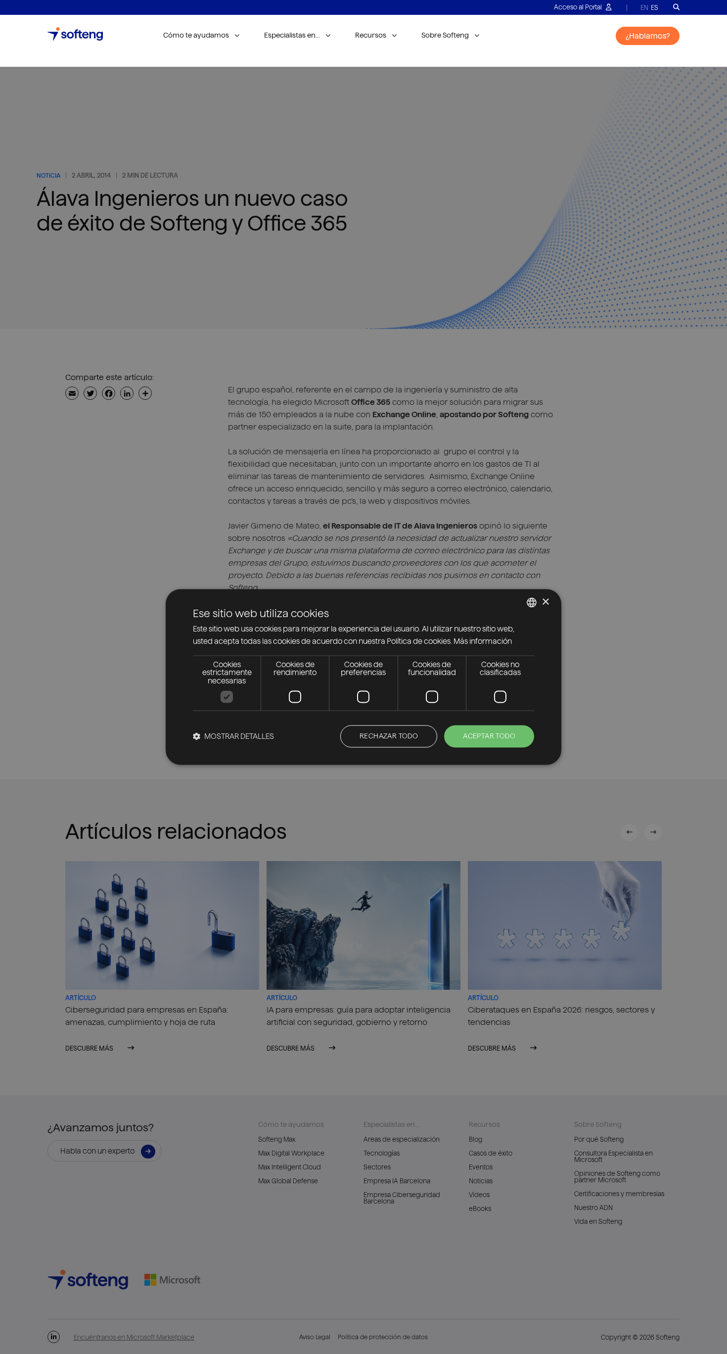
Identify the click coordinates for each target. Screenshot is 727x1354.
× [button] (545, 602)
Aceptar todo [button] (489, 736)
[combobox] (532, 602)
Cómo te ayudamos (196, 35)
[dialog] (363, 677)
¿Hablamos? (648, 36)
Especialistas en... (292, 35)
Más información (483, 641)
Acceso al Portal (578, 6)
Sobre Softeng (445, 35)
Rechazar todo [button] (389, 736)
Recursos (370, 35)
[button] (233, 736)
